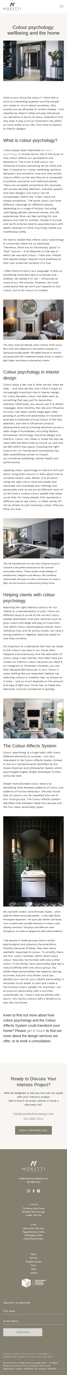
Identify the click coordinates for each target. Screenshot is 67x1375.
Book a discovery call (33, 1130)
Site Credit (44, 1366)
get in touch (36, 1031)
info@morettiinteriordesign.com (33, 1114)
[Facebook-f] (33, 1191)
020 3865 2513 (33, 1118)
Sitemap (33, 1366)
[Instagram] (28, 1191)
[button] (61, 6)
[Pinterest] (38, 1191)
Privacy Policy (20, 1366)
